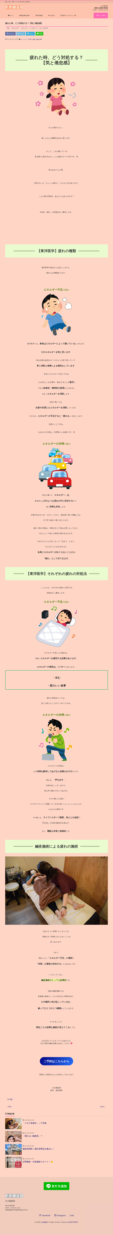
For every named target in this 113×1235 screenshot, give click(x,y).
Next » (102, 1107)
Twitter (21, 33)
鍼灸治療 (39, 39)
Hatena (31, 33)
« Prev (9, 1107)
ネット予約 (101, 15)
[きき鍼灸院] (14, 7)
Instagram (61, 1215)
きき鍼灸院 (44, 1222)
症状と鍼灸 (32, 39)
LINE (40, 33)
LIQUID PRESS (73, 1222)
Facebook (11, 33)
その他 (9, 1099)
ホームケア (24, 39)
